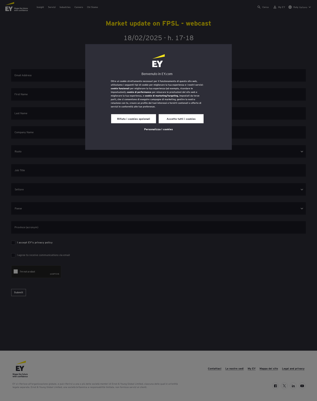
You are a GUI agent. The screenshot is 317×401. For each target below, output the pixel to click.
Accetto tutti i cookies (181, 118)
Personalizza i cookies (158, 129)
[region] (158, 97)
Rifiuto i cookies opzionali (133, 118)
